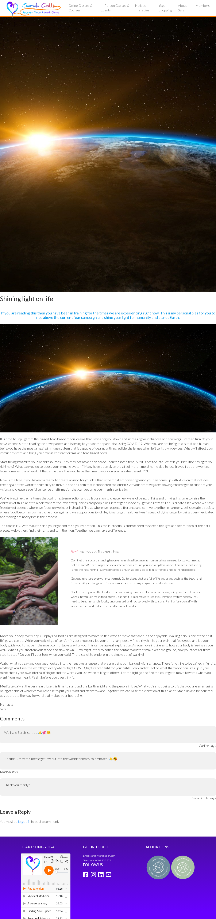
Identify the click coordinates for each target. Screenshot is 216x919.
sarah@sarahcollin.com (102, 855)
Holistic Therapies (142, 7)
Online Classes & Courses (80, 7)
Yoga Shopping (165, 7)
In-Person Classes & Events (115, 7)
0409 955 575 (103, 860)
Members (202, 5)
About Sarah (182, 7)
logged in (24, 821)
